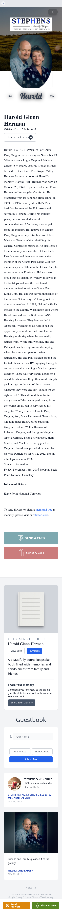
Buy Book (34, 650)
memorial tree (44, 509)
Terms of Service (40, 897)
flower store (41, 515)
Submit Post (31, 759)
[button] (31, 832)
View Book (16, 650)
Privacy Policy (22, 897)
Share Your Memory (22, 702)
